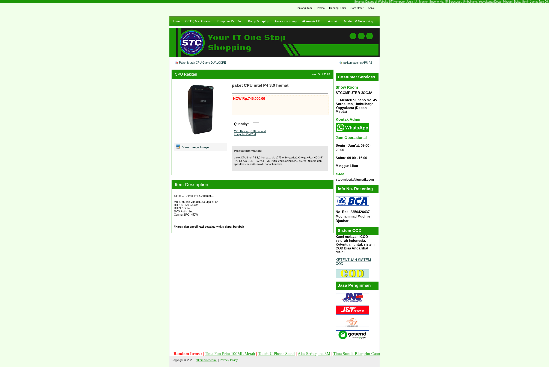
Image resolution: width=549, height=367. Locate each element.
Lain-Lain (332, 21)
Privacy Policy (229, 360)
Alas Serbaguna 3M (302, 353)
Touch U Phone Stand (265, 353)
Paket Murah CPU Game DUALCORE (202, 62)
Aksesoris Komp (286, 21)
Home (176, 21)
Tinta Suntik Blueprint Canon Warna (352, 353)
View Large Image (195, 147)
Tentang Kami (304, 8)
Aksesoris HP (311, 21)
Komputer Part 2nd (230, 21)
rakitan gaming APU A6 (357, 62)
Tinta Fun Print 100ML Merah (218, 353)
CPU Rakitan (186, 74)
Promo (321, 8)
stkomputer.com (206, 360)
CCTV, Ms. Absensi (198, 21)
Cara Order (356, 8)
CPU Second (258, 131)
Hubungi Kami (337, 8)
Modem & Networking (358, 21)
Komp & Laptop (258, 21)
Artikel (371, 8)
